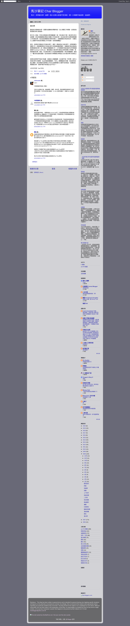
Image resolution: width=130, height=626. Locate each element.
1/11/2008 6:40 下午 (39, 105)
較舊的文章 (73, 169)
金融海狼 (83, 189)
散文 (82, 541)
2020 (84, 426)
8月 (85, 465)
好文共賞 (83, 558)
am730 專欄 (43, 73)
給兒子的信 (84, 556)
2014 (84, 440)
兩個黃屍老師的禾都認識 (89, 408)
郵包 (85, 514)
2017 (84, 433)
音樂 (82, 550)
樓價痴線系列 (84, 552)
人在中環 (85, 292)
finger (84, 282)
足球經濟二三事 (87, 397)
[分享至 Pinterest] (59, 71)
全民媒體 (83, 273)
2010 (84, 449)
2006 (84, 522)
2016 (84, 435)
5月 (85, 472)
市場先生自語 (86, 329)
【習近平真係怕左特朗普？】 (90, 391)
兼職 (85, 504)
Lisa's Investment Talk (89, 311)
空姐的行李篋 (86, 383)
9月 (85, 463)
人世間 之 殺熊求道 (88, 342)
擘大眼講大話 (84, 243)
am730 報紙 (84, 266)
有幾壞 (86, 488)
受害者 (83, 171)
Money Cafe (86, 390)
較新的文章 (34, 169)
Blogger (69, 619)
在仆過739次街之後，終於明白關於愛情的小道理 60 (90, 385)
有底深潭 (86, 495)
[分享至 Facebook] (57, 71)
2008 (84, 454)
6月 (85, 470)
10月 (85, 460)
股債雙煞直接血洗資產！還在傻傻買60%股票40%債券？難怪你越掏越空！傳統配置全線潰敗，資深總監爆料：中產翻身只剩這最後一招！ (91, 322)
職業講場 (83, 548)
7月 (85, 467)
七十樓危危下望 (87, 373)
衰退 (84, 378)
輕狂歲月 (86, 483)
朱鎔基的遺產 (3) (87, 361)
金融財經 (83, 533)
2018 (84, 430)
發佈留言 (34, 161)
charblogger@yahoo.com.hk (38, 610)
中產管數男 (37, 100)
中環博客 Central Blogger (90, 286)
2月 (85, 479)
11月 (85, 458)
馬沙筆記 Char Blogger (47, 11)
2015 (84, 437)
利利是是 (83, 225)
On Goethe (86, 360)
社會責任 (86, 507)
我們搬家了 (86, 350)
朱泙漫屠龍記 (86, 407)
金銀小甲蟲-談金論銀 (88, 318)
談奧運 (83, 207)
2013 (84, 442)
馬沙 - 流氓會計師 (85, 21)
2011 (84, 447)
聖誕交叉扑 (84, 561)
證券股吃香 (86, 288)
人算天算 (85, 413)
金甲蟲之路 (86, 348)
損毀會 (83, 139)
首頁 (53, 169)
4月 (85, 474)
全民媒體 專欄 (85, 546)
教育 (82, 539)
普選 (82, 122)
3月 (85, 477)
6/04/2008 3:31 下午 (39, 126)
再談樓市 (86, 502)
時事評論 (83, 531)
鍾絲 (35, 132)
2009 (84, 451)
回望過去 (85, 344)
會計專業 (36, 73)
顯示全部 (98, 353)
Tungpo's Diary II (88, 377)
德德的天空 (84, 563)
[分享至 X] (55, 71)
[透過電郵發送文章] (48, 71)
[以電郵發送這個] (52, 71)
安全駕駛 (86, 500)
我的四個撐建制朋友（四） (90, 293)
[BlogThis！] (53, 71)
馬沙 (92, 31)
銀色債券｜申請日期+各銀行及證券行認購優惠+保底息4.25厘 (90, 313)
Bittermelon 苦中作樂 (89, 395)
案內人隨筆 (86, 280)
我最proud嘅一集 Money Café (90, 299)
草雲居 (84, 366)
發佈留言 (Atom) (38, 172)
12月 (85, 456)
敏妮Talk (85, 303)
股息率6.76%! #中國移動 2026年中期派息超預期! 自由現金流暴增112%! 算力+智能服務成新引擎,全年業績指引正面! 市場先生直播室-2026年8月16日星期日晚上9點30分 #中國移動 (91, 335)
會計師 (86, 516)
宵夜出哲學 (84, 554)
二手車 (86, 497)
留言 (84, 80)
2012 (84, 444)
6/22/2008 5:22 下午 (39, 158)
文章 (84, 77)
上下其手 (86, 493)
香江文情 (83, 544)
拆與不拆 (83, 105)
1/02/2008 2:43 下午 (39, 95)
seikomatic (37, 80)
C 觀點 (83, 264)
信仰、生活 (84, 535)
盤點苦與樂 (87, 509)
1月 (85, 481)
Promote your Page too (86, 24)
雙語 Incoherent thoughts (90, 297)
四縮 (85, 486)
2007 (84, 519)
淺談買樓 (86, 511)
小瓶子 (84, 401)
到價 (85, 490)
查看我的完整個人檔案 (87, 56)
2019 (84, 428)
